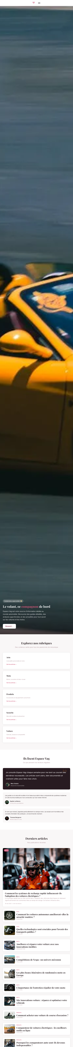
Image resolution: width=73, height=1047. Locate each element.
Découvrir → (9, 626)
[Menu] (39, 3)
